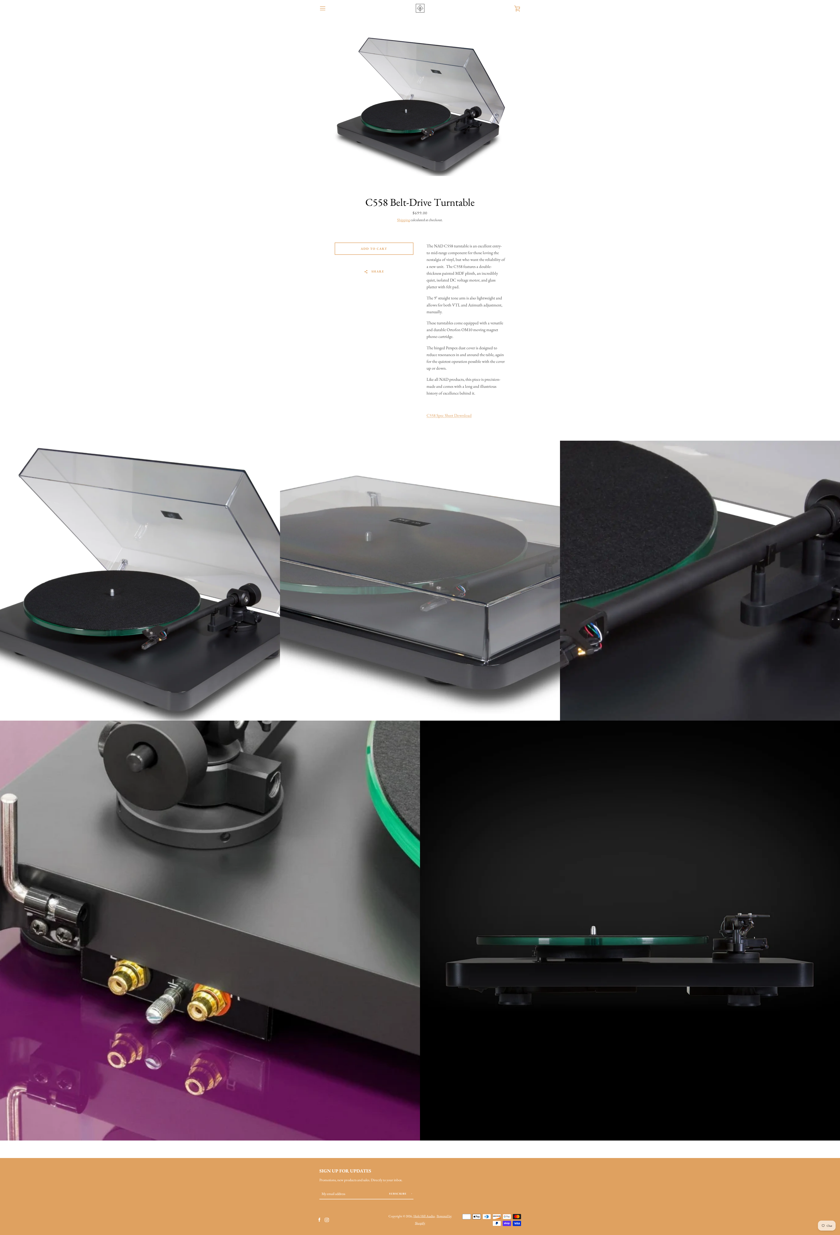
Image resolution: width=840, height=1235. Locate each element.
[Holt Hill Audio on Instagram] (327, 1219)
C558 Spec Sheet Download (449, 415)
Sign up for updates (345, 1171)
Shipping (403, 219)
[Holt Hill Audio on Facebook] (319, 1219)
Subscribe (398, 1193)
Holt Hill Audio (424, 1216)
